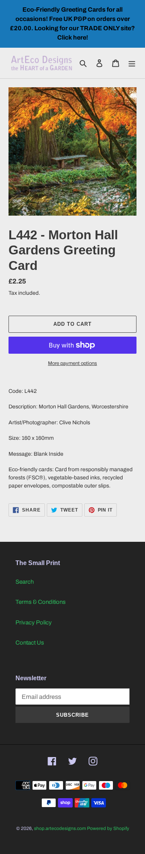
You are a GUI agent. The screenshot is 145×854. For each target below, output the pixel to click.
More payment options (72, 363)
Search (24, 582)
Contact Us (29, 643)
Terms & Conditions (40, 602)
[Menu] (132, 63)
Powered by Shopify (108, 828)
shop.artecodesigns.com (60, 828)
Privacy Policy (33, 622)
